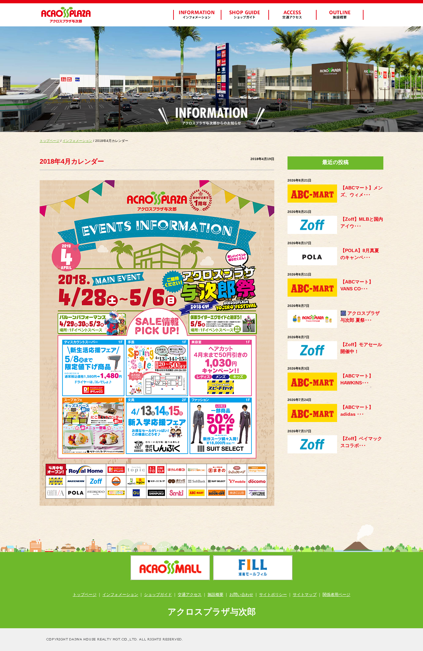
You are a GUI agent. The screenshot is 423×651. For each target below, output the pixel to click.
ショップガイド (158, 594)
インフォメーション (77, 141)
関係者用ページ (336, 594)
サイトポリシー (273, 594)
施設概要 (215, 594)
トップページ (49, 141)
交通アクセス (190, 594)
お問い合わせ (241, 594)
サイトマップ (305, 594)
